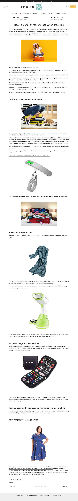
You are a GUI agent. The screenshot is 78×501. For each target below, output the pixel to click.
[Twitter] (21, 7)
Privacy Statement (45, 495)
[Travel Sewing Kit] (39, 388)
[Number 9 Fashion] (39, 4)
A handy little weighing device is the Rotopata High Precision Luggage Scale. (29, 155)
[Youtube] (27, 7)
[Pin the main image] (17, 479)
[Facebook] (24, 7)
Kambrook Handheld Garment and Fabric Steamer (24, 286)
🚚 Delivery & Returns (47, 13)
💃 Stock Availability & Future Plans (29, 13)
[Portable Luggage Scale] (39, 193)
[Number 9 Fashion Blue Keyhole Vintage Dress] (39, 461)
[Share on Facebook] (13, 479)
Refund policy (20, 495)
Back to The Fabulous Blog (39, 486)
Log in (67, 6)
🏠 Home (14, 13)
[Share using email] (20, 479)
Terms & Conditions (32, 495)
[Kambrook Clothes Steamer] (39, 329)
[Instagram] (30, 7)
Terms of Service (57, 495)
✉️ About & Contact (61, 13)
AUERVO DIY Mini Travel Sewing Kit (23, 348)
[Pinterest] (33, 7)
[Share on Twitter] (15, 479)
